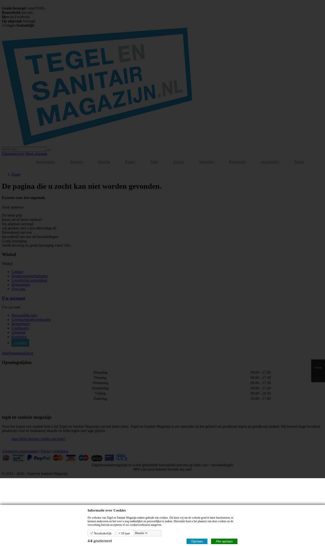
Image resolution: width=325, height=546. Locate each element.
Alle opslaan (224, 541)
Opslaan (197, 541)
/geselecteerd (100, 541)
